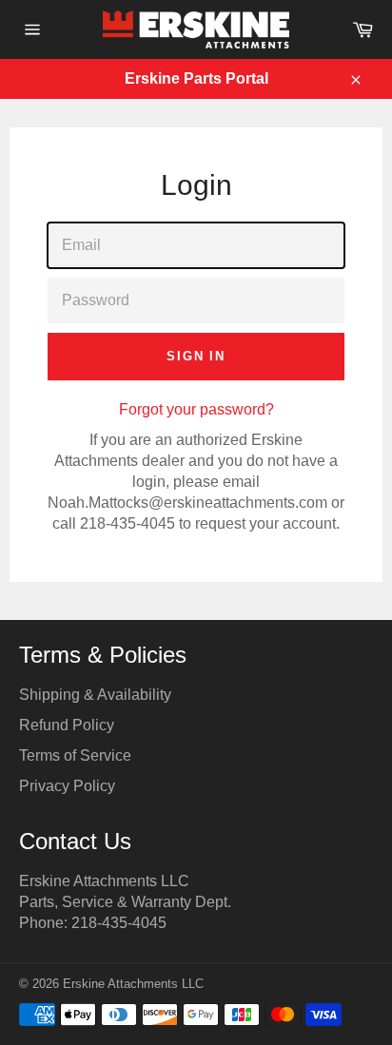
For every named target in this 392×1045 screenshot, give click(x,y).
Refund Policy (66, 725)
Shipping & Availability (95, 695)
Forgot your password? (196, 409)
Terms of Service (75, 755)
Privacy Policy (67, 786)
